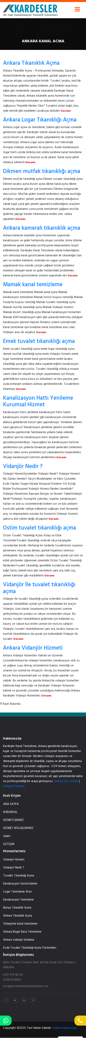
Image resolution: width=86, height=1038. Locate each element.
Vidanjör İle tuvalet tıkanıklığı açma (39, 588)
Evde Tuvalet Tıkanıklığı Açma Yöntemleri (29, 947)
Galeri (6, 836)
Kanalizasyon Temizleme (18, 899)
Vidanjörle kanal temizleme (20, 923)
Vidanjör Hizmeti (13, 859)
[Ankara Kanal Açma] (30, 9)
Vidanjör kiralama (14, 786)
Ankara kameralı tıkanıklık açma (41, 228)
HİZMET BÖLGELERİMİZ (18, 828)
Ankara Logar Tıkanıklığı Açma (40, 119)
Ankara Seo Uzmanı (66, 781)
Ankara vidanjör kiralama (18, 939)
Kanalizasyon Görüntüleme (20, 883)
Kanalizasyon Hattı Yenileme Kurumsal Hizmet (38, 401)
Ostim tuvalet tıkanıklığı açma (39, 528)
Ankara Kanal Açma (64, 1028)
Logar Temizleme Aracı (17, 891)
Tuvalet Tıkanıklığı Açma (18, 875)
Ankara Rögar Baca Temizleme (22, 931)
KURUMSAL (10, 812)
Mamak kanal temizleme (32, 284)
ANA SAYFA (11, 804)
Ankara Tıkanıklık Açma (31, 63)
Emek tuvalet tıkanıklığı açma (39, 341)
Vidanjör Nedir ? (23, 466)
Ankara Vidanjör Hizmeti (33, 648)
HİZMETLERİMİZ (13, 820)
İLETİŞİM (8, 844)
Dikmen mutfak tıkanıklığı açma (41, 171)
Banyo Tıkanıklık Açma (17, 907)
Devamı (66, 111)
